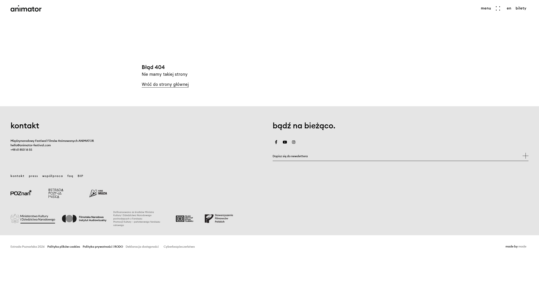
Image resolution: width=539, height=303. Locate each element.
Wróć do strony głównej (165, 84)
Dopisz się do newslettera (290, 156)
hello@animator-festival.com (31, 145)
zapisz (525, 156)
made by (516, 246)
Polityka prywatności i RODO (103, 246)
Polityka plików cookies (63, 246)
